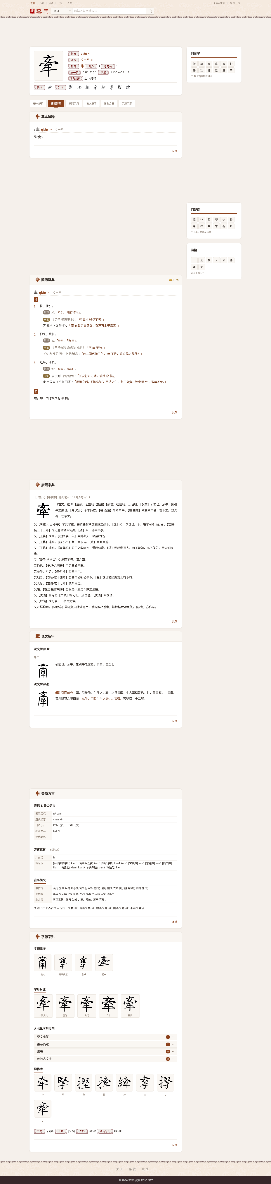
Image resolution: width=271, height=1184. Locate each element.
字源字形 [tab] (127, 103)
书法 (60, 3)
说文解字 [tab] (91, 103)
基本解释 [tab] (38, 103)
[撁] (87, 87)
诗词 (51, 3)
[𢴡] (120, 87)
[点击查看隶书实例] (83, 962)
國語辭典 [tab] (56, 103)
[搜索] (150, 11)
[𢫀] (111, 87)
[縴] (103, 87)
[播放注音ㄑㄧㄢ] (92, 60)
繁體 (232, 3)
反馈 (174, 151)
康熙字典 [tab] (74, 103)
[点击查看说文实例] (42, 962)
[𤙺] (128, 87)
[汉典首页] (39, 11)
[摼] (79, 87)
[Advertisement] (135, 29)
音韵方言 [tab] (109, 103)
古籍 (42, 3)
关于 (120, 1169)
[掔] (71, 87)
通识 (69, 3)
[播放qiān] (89, 53)
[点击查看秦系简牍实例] (63, 962)
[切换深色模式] (239, 3)
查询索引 (220, 3)
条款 (132, 1169)
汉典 (32, 3)
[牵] (50, 87)
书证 (177, 280)
